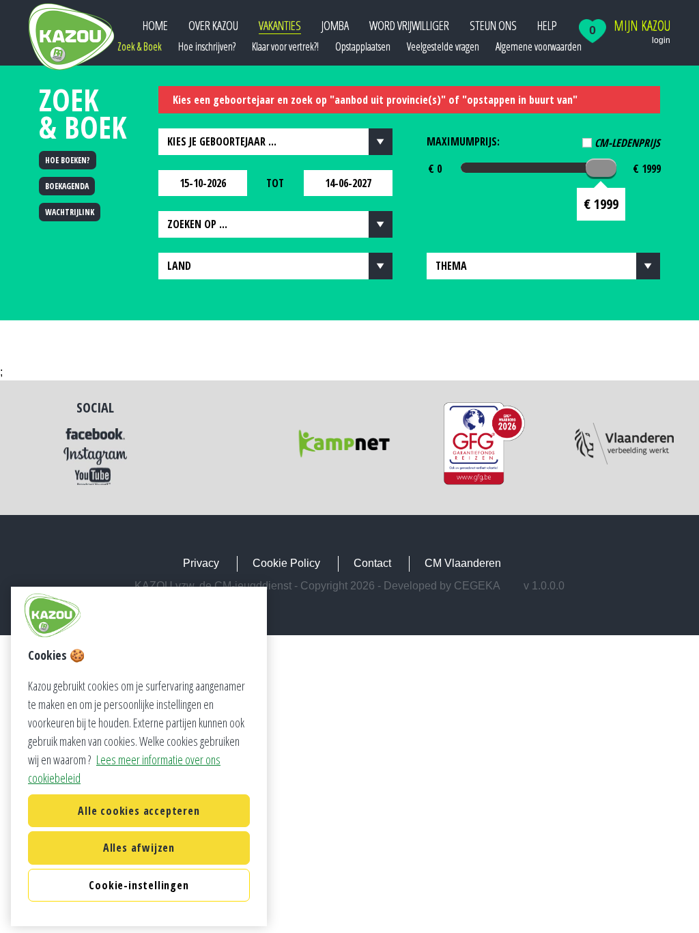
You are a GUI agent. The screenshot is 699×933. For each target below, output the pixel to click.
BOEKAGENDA (67, 186)
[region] (139, 756)
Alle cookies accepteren (138, 810)
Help (547, 25)
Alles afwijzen (139, 847)
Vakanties (280, 25)
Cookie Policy (286, 563)
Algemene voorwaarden (539, 46)
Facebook (95, 434)
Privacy (201, 563)
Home (155, 25)
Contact (372, 563)
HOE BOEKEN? (67, 160)
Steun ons (493, 25)
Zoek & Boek (139, 46)
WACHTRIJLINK (69, 212)
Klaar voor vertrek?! (285, 46)
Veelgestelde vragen (443, 46)
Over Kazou (213, 25)
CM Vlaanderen (463, 563)
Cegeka (477, 585)
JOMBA (335, 25)
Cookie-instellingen (138, 885)
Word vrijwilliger (409, 25)
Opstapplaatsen (362, 46)
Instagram (95, 456)
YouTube (95, 475)
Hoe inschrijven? (207, 46)
